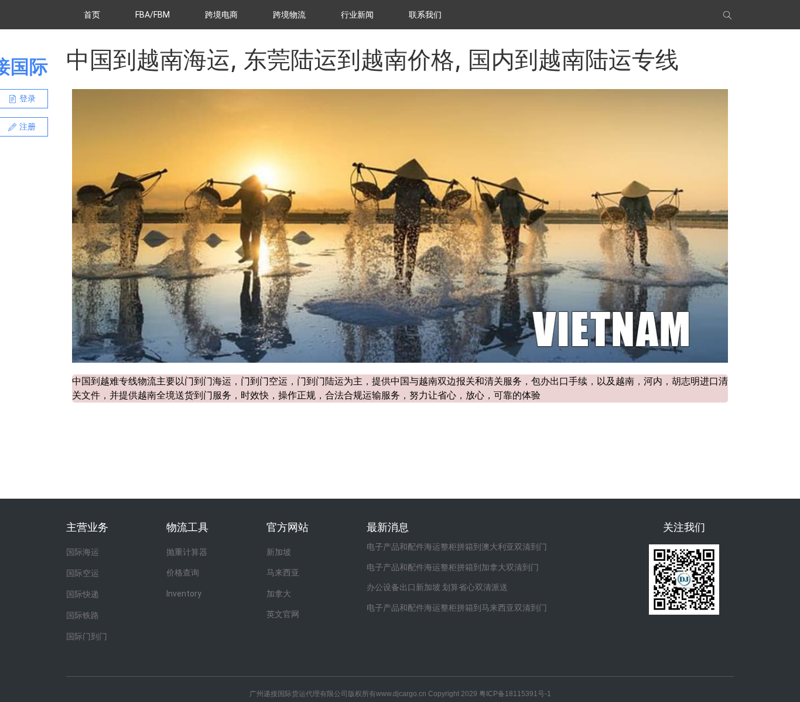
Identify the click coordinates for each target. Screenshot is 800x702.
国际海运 (82, 552)
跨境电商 (221, 14)
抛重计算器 (186, 552)
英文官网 (282, 614)
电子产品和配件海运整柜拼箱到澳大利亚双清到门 (457, 546)
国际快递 (82, 594)
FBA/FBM (152, 14)
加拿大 (278, 593)
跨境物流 (289, 14)
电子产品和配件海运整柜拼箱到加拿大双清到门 (453, 567)
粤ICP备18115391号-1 (515, 694)
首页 (92, 14)
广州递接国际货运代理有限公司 (298, 694)
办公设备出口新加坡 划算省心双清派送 (437, 587)
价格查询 (182, 572)
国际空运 (82, 573)
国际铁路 (82, 615)
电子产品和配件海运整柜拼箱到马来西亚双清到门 (457, 607)
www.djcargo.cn (401, 694)
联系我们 (425, 14)
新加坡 (278, 552)
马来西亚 (282, 572)
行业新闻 (357, 14)
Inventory (183, 593)
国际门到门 (86, 636)
